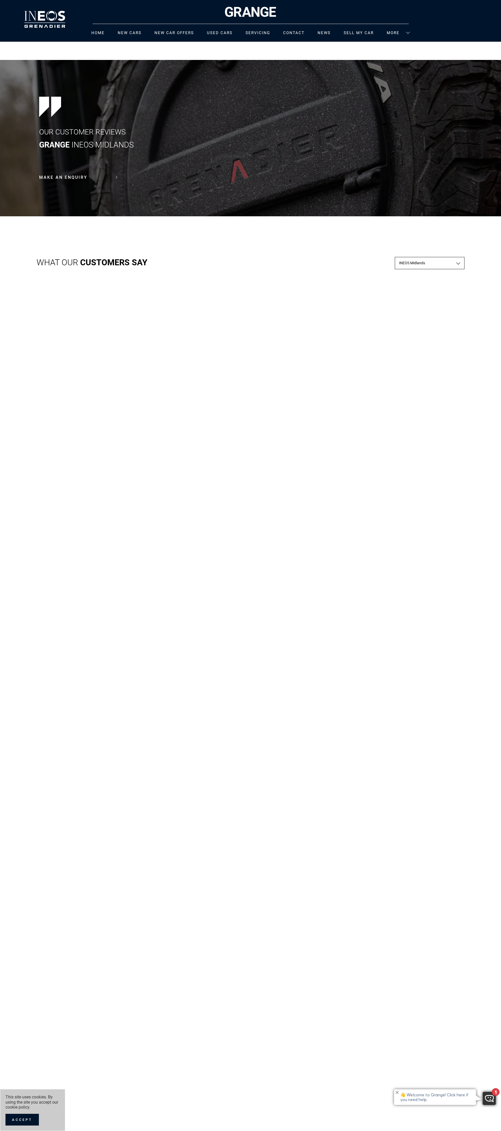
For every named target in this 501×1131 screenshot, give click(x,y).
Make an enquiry (63, 177)
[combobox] (429, 263)
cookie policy (17, 1107)
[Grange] (250, 12)
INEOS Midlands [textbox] (412, 263)
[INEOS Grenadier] (45, 19)
